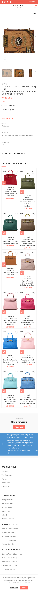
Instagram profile (7, 500)
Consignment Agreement (10, 565)
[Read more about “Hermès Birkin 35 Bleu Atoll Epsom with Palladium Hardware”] (4, 391)
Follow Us (19, 427)
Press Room (6, 483)
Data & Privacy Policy (9, 558)
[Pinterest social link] (10, 2)
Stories (4, 479)
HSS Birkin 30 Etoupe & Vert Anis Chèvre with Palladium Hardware (27, 241)
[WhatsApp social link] (15, 109)
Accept (24, 587)
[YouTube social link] (7, 2)
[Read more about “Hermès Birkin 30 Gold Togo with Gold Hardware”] (4, 264)
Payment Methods (8, 533)
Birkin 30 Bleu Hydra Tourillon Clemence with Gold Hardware (10, 360)
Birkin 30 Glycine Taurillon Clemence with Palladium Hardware (27, 281)
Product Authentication (10, 529)
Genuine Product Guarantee (12, 554)
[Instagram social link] (5, 2)
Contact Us (6, 486)
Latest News (6, 515)
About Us (5, 471)
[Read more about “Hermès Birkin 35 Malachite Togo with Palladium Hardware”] (4, 233)
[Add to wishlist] (15, 172)
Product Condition (8, 544)
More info (14, 587)
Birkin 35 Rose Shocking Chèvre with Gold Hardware (27, 320)
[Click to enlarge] (5, 60)
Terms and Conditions (9, 562)
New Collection (7, 503)
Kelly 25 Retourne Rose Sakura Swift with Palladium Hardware (10, 320)
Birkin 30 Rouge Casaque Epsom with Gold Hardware (10, 192)
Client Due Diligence (9, 569)
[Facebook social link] (3, 2)
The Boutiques (7, 475)
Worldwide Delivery (9, 536)
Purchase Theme (8, 519)
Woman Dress (7, 507)
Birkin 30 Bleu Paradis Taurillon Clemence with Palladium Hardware (28, 399)
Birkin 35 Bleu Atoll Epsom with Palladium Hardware (10, 399)
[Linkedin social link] (13, 109)
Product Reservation (9, 540)
